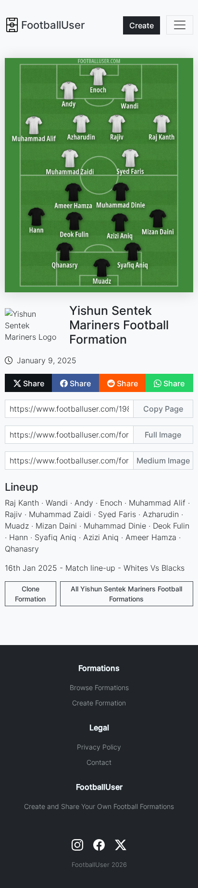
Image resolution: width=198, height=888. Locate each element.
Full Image (163, 434)
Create (141, 25)
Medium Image (163, 460)
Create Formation (99, 703)
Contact (99, 762)
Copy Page (163, 409)
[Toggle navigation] (179, 25)
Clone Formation (30, 594)
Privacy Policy (99, 747)
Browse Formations (99, 687)
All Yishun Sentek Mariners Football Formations (126, 594)
